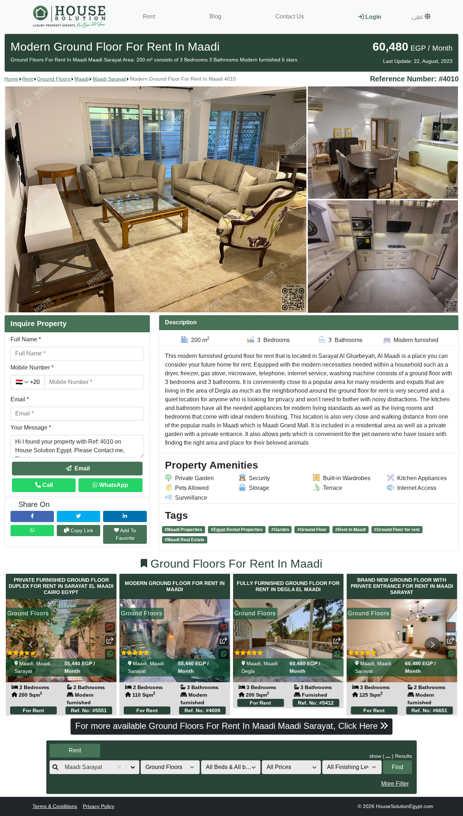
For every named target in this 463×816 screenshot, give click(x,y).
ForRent (33, 702)
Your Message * (30, 427)
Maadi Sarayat (109, 79)
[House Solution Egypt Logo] (70, 17)
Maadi (82, 79)
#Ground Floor (312, 529)
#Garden (280, 529)
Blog (215, 16)
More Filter (395, 784)
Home (11, 79)
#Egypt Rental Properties (237, 529)
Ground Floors (53, 79)
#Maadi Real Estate (184, 539)
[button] (421, 16)
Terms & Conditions (55, 806)
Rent (149, 16)
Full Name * (25, 339)
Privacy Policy (98, 806)
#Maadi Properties (183, 529)
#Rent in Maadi (350, 529)
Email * (19, 399)
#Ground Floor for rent (397, 529)
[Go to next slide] (432, 645)
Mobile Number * (32, 367)
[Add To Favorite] (110, 627)
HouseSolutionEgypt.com (404, 806)
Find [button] (397, 767)
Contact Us (289, 16)
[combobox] (65, 767)
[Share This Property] (110, 640)
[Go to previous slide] (30, 645)
